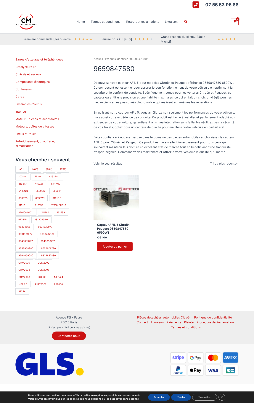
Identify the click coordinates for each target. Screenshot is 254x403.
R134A (22, 291)
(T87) (63, 169)
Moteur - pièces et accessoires (37, 119)
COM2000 (24, 262)
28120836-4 (41, 219)
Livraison (157, 322)
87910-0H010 (58, 205)
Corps (19, 96)
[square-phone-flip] (195, 4)
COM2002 (43, 262)
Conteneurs (23, 89)
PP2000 (58, 284)
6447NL (55, 183)
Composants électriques (32, 82)
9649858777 (48, 241)
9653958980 (25, 248)
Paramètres (204, 397)
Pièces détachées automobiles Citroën (164, 317)
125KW (37, 176)
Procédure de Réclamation (215, 322)
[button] (186, 21)
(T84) (49, 169)
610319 (22, 219)
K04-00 (42, 277)
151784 (45, 212)
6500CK (40, 190)
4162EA (53, 176)
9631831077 (25, 234)
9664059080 (25, 255)
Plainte (189, 322)
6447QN (23, 190)
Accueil (98, 59)
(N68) (34, 169)
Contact (142, 322)
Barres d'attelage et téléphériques (39, 59)
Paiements (174, 322)
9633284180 (47, 234)
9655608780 (48, 248)
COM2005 (43, 269)
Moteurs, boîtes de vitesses (34, 126)
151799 (61, 212)
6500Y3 (23, 198)
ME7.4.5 (22, 284)
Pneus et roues (25, 134)
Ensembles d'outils (28, 104)
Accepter (159, 397)
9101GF (56, 198)
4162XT (39, 183)
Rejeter (181, 397)
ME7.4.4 (58, 277)
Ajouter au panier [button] (115, 246)
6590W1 (40, 198)
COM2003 (24, 269)
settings (134, 399)
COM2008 (24, 277)
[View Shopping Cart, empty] (235, 21)
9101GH (22, 205)
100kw (22, 176)
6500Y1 (57, 190)
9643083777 (25, 241)
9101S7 (39, 205)
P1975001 (40, 284)
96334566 (24, 226)
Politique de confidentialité (213, 317)
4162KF (22, 183)
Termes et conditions (186, 327)
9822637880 (48, 255)
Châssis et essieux (28, 74)
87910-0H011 (25, 212)
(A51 (21, 169)
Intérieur (21, 111)
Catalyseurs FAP (26, 67)
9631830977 (45, 226)
